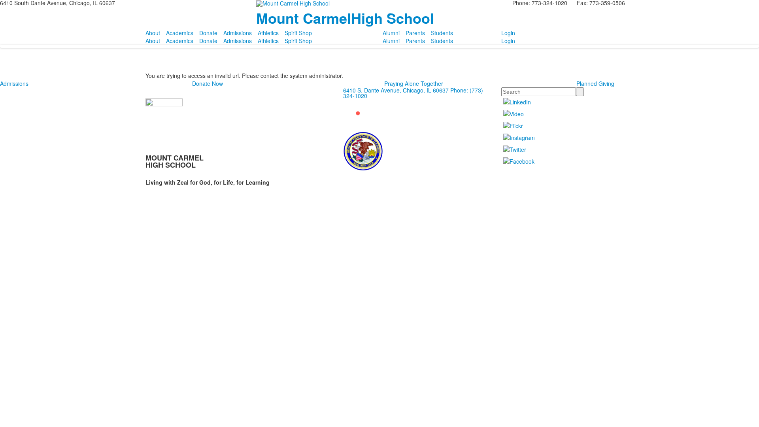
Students (442, 33)
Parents (415, 33)
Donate (208, 33)
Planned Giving (595, 83)
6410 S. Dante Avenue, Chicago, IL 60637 (396, 90)
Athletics (268, 33)
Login (508, 33)
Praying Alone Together (413, 83)
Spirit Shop (298, 33)
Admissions (237, 33)
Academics (179, 33)
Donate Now (207, 83)
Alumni (391, 33)
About (152, 33)
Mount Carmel (345, 18)
